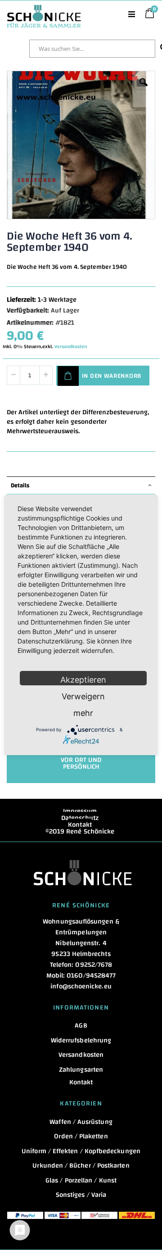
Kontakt (80, 825)
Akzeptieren (83, 679)
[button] (143, 89)
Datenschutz (80, 818)
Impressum (80, 811)
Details (20, 485)
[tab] (81, 485)
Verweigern (83, 696)
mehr (83, 713)
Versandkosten (70, 346)
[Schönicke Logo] (44, 9)
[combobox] (92, 49)
